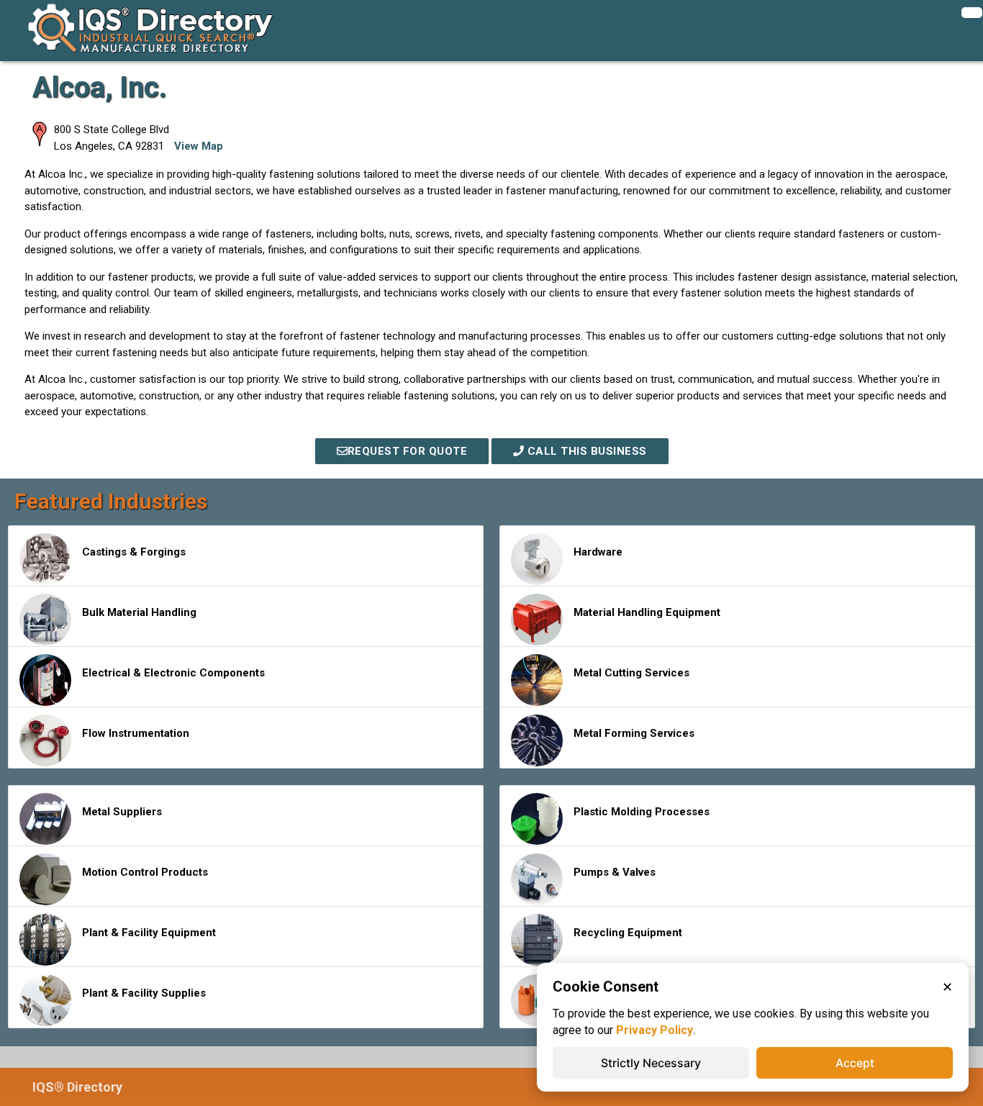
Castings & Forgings (134, 551)
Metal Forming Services (634, 733)
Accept (854, 1063)
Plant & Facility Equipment (149, 932)
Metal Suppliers (122, 811)
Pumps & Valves (615, 872)
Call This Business (585, 451)
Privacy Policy (654, 1030)
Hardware (598, 551)
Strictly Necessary (651, 1063)
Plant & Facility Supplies (144, 993)
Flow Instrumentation (135, 733)
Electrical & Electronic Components (173, 672)
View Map (198, 146)
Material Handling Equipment (647, 612)
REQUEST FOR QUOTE (408, 451)
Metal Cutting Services (631, 672)
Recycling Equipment (628, 932)
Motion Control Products (145, 872)
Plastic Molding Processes (642, 811)
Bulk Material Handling (139, 612)
